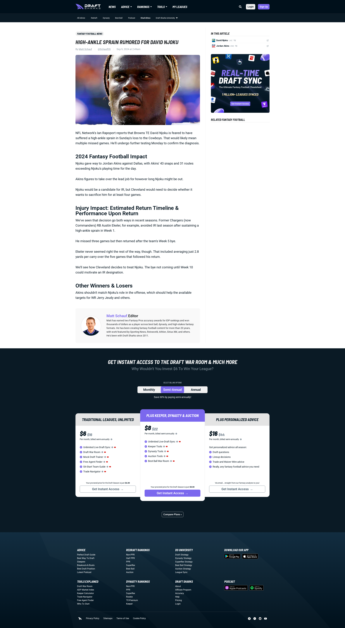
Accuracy (179, 593)
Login (251, 6)
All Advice (81, 18)
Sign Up (264, 6)
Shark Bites (145, 18)
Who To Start (83, 604)
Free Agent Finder (85, 600)
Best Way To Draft (85, 558)
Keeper (129, 604)
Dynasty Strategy (183, 558)
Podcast (131, 18)
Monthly (149, 390)
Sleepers (81, 561)
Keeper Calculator (85, 593)
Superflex (130, 565)
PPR (128, 561)
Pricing (178, 600)
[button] (115, 447)
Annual (196, 390)
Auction (129, 572)
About (178, 586)
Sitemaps (107, 618)
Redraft (94, 18)
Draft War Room (84, 586)
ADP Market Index (85, 589)
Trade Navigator (84, 597)
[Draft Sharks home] (88, 7)
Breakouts (82, 565)
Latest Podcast (84, 572)
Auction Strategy (183, 568)
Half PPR (130, 558)
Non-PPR (130, 554)
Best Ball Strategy (183, 565)
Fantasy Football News (89, 33)
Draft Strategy (182, 554)
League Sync (181, 572)
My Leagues (179, 6)
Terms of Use (122, 618)
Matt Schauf (85, 49)
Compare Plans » (172, 514)
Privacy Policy (92, 618)
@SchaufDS (104, 49)
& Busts (90, 565)
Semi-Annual (172, 390)
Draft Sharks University (165, 18)
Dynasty (106, 18)
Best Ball (118, 18)
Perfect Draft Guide (86, 554)
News (112, 6)
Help (177, 597)
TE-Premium (132, 600)
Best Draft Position (86, 568)
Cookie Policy (139, 618)
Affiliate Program (183, 589)
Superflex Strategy (184, 561)
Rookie (129, 597)
